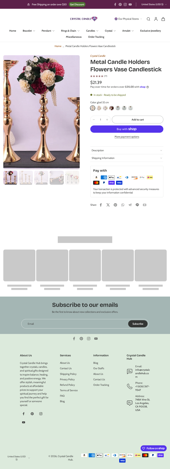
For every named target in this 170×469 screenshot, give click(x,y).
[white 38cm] (124, 108)
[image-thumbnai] (10, 178)
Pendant (46, 30)
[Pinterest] (120, 4)
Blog (62, 401)
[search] (148, 19)
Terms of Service (69, 390)
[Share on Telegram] (130, 205)
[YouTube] (130, 4)
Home (12, 30)
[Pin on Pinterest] (115, 205)
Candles (90, 30)
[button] (137, 119)
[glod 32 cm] (92, 108)
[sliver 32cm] (105, 108)
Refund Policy (67, 384)
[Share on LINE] (137, 205)
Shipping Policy (68, 373)
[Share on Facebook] (100, 205)
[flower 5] (111, 108)
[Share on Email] (144, 205)
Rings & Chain (68, 30)
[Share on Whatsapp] (122, 205)
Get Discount (77, 4)
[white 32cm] (118, 108)
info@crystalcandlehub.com (142, 373)
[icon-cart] (163, 19)
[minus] (93, 119)
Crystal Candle (97, 55)
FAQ (62, 395)
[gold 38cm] (99, 108)
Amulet (126, 30)
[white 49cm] (130, 108)
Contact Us (66, 368)
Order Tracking (96, 36)
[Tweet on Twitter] (108, 205)
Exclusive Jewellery (150, 30)
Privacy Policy (67, 379)
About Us (65, 362)
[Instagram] (125, 4)
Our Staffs (98, 368)
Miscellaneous (74, 36)
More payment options (127, 136)
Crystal (108, 30)
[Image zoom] (41, 112)
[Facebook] (115, 4)
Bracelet (27, 30)
